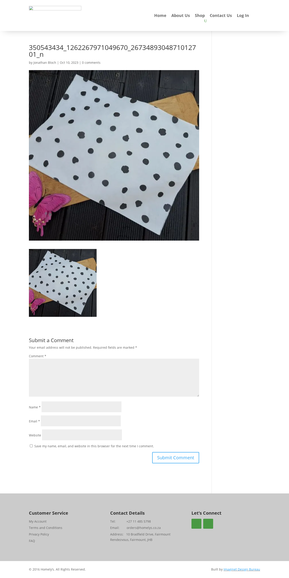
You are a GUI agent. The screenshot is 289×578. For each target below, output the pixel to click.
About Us (180, 16)
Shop (200, 16)
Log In (243, 16)
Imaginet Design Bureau (242, 569)
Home (160, 16)
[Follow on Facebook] (196, 524)
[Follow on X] (208, 524)
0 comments (91, 62)
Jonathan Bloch (44, 62)
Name (35, 407)
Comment (37, 356)
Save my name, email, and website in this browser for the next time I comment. (94, 446)
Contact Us (221, 16)
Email (34, 421)
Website (35, 435)
